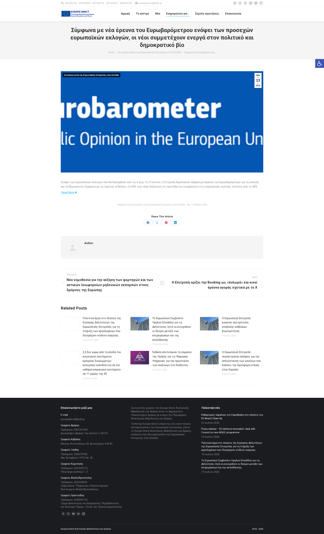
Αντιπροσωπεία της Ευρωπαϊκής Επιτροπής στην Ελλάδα (91, 75)
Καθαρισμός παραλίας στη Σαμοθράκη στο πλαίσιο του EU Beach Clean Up (232, 416)
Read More (67, 192)
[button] (319, 63)
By (188, 204)
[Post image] (70, 323)
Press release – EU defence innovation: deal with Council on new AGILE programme (228, 430)
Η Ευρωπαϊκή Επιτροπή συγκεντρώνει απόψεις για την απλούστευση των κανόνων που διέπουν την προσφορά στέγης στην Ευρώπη (241, 361)
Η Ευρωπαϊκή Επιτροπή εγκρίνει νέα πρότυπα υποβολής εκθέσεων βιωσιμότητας (236, 325)
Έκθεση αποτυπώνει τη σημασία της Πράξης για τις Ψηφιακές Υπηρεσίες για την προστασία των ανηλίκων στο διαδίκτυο (171, 359)
